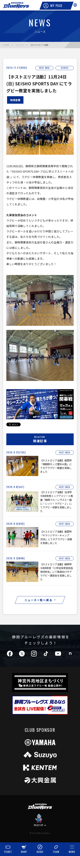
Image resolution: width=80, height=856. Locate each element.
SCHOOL (64, 68)
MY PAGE (56, 5)
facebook (10, 653)
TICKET (8, 852)
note (70, 653)
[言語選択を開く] (75, 5)
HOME (6, 44)
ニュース (19, 44)
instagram (34, 653)
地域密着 (15, 100)
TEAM (56, 852)
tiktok (46, 653)
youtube (58, 653)
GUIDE (40, 852)
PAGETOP (39, 825)
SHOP (24, 852)
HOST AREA (44, 68)
